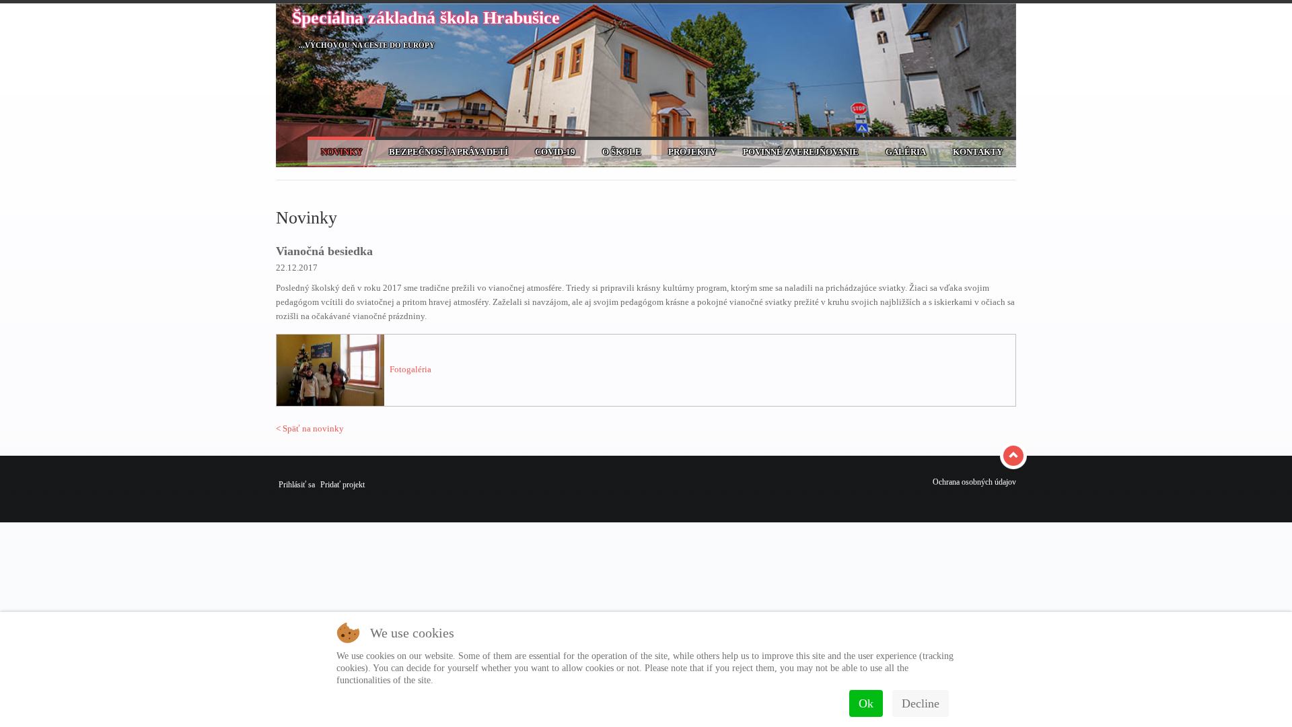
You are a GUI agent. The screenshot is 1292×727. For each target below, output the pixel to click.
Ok (866, 703)
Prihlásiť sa (297, 484)
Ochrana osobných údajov (974, 482)
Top (1015, 455)
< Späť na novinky (310, 428)
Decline (920, 703)
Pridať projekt (342, 484)
